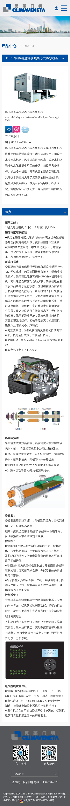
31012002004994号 (44, 800)
